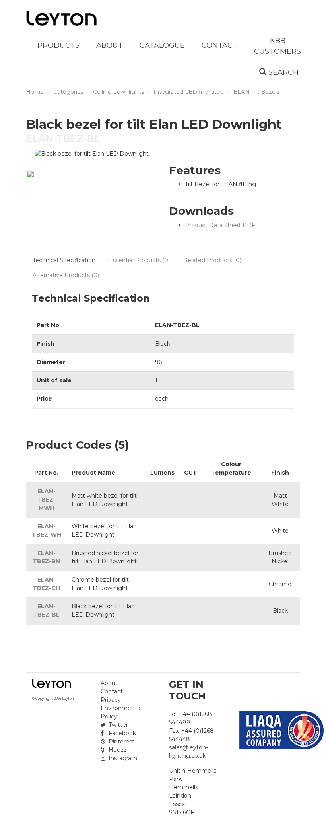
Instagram (122, 758)
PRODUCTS (58, 45)
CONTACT (219, 45)
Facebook (121, 733)
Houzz (117, 749)
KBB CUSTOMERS (277, 46)
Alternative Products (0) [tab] (66, 275)
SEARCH (282, 72)
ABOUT (109, 45)
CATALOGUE (162, 45)
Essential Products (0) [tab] (139, 260)
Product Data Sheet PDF (220, 225)
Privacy (111, 699)
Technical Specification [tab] (64, 260)
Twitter (117, 724)
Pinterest (120, 741)
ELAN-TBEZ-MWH (46, 500)
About (109, 683)
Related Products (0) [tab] (212, 260)
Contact (112, 691)
